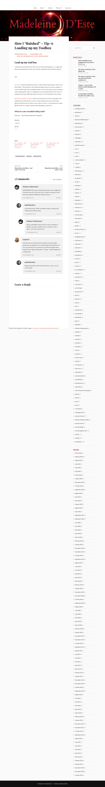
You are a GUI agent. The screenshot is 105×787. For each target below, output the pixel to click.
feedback (77, 200)
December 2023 (79, 482)
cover (76, 152)
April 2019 (78, 577)
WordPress (48, 783)
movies (77, 258)
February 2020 (79, 541)
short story (78, 368)
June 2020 (78, 526)
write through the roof (81, 430)
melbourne (78, 255)
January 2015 (78, 764)
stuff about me (79, 383)
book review (78, 127)
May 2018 (78, 617)
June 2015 (78, 746)
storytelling (78, 379)
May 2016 (78, 705)
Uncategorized (43, 56)
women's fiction (79, 423)
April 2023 (78, 500)
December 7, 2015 (37, 54)
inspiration (78, 240)
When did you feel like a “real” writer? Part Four (24, 169)
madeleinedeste (30, 205)
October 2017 (79, 643)
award (76, 116)
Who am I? (59, 8)
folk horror (78, 207)
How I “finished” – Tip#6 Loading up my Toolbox (34, 45)
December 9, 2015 (31, 271)
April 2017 (78, 665)
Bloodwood (78, 123)
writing (29, 156)
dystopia (77, 185)
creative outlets (79, 160)
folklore (77, 211)
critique (77, 167)
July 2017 (77, 654)
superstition (78, 387)
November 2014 (79, 771)
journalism (78, 247)
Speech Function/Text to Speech (23, 98)
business (77, 134)
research (77, 339)
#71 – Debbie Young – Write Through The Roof (53, 143)
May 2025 (78, 467)
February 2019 (79, 585)
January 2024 (78, 478)
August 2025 (78, 460)
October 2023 (79, 486)
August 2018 (78, 606)
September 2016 (79, 691)
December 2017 (79, 636)
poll (76, 306)
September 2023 (79, 489)
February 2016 (79, 716)
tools (36, 56)
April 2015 (78, 753)
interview (77, 244)
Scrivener (17, 85)
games (77, 222)
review (77, 350)
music (76, 262)
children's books (79, 145)
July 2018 (77, 610)
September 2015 (79, 735)
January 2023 (78, 504)
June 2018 (78, 614)
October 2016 (79, 687)
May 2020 (78, 530)
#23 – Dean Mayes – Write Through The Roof (20, 143)
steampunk (78, 372)
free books (78, 218)
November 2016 (79, 683)
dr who (77, 182)
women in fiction (79, 416)
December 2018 (79, 592)
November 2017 (79, 639)
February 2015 (79, 760)
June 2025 (78, 464)
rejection (77, 335)
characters (78, 141)
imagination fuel (79, 236)
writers (77, 434)
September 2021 (79, 515)
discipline (77, 178)
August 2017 (78, 650)
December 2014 (79, 767)
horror (76, 233)
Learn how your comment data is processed (45, 328)
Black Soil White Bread (81, 119)
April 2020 (78, 533)
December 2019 (79, 548)
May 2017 (78, 661)
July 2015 (77, 742)
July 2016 (77, 698)
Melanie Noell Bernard (30, 187)
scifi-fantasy (78, 365)
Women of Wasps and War (82, 419)
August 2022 (78, 508)
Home (35, 8)
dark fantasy (78, 171)
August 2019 (78, 563)
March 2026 (78, 453)
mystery (77, 273)
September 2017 (79, 647)
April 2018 (78, 621)
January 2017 (78, 676)
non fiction (78, 284)
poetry (77, 302)
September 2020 (79, 519)
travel (76, 405)
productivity (78, 310)
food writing (78, 214)
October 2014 (79, 775)
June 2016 (78, 702)
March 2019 (78, 581)
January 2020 (78, 544)
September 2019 (79, 559)
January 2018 (78, 632)
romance (77, 354)
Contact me (68, 8)
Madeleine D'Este (21, 54)
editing (77, 189)
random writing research (81, 328)
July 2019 (77, 566)
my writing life (28, 56)
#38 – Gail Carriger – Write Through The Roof (37, 143)
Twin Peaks (78, 408)
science (77, 361)
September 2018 (79, 603)
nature (76, 280)
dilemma (77, 174)
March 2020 (78, 537)
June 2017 (78, 658)
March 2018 (78, 625)
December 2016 (79, 680)
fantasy (77, 193)
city (76, 149)
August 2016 (78, 694)
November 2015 (79, 727)
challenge (77, 138)
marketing (78, 251)
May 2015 (78, 749)
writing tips (37, 156)
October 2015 (79, 731)
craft (76, 156)
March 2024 (78, 475)
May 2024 (78, 471)
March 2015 (78, 757)
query (76, 321)
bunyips (77, 130)
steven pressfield (79, 376)
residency (77, 343)
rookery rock (78, 357)
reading (77, 332)
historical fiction (79, 229)
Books (41, 8)
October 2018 (79, 599)
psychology (78, 313)
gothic (77, 225)
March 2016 (78, 713)
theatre (77, 394)
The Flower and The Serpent (82, 390)
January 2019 (78, 588)
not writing (78, 288)
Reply (59, 197)
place (76, 295)
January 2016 (78, 720)
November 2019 (79, 552)
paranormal (78, 291)
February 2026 (79, 456)
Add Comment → (58, 179)
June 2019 (78, 570)
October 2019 (79, 555)
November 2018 (79, 595)
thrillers (77, 397)
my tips (21, 56)
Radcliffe (77, 324)
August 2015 (78, 738)
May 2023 (78, 497)
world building (79, 427)
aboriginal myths (79, 108)
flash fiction (78, 203)
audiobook (78, 112)
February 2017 (79, 672)
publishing (78, 317)
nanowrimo (78, 277)
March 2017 (78, 669)
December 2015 (79, 724)
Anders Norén (63, 783)
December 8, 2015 (29, 197)
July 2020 (77, 522)
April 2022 (78, 511)
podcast (77, 299)
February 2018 (79, 628)
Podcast (50, 8)
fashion (77, 196)
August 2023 (78, 493)
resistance (78, 346)
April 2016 (78, 709)
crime (76, 163)
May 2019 (78, 574)
